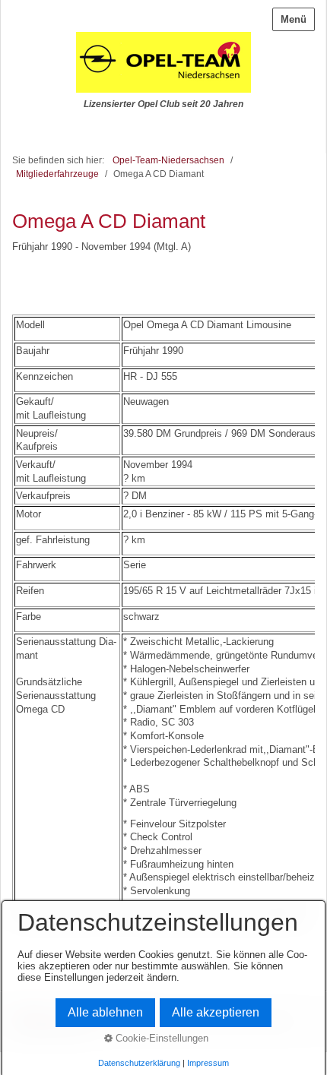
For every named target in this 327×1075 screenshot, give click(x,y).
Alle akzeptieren (215, 1012)
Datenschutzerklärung (139, 1062)
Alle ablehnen (105, 1012)
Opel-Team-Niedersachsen (168, 160)
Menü (293, 19)
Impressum (208, 1062)
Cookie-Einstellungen (160, 1038)
